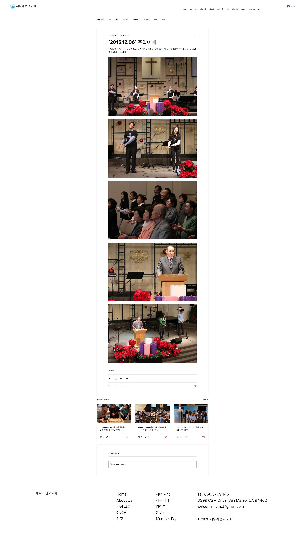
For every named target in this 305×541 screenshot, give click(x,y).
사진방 (125, 19)
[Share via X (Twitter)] (115, 378)
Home (121, 494)
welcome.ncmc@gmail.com (220, 506)
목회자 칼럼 (113, 19)
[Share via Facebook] (109, 378)
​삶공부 (121, 512)
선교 (164, 19)
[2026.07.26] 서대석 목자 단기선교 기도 (190, 429)
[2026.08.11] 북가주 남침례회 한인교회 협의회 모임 (152, 429)
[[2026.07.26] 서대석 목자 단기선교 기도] (191, 413)
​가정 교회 (123, 506)
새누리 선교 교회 (26, 6)
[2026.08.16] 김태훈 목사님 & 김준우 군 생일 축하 (112, 429)
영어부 (161, 506)
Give (160, 512)
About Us (124, 500)
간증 (156, 19)
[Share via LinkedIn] (121, 378)
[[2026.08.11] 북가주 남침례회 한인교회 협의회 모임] (152, 413)
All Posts (100, 19)
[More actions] (195, 35)
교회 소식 (136, 19)
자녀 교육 (163, 494)
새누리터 (162, 500)
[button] (193, 9)
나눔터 (146, 19)
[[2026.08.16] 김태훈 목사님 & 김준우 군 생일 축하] (114, 413)
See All (205, 399)
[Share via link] (127, 378)
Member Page (168, 518)
